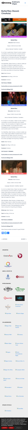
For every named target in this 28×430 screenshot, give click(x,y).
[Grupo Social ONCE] (8, 381)
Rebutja (11, 427)
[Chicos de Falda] (20, 381)
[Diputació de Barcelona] (20, 277)
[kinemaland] (8, 390)
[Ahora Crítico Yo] (20, 363)
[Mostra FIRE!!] (8, 337)
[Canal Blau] (20, 411)
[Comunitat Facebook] (20, 289)
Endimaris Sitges (16, 3)
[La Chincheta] (20, 398)
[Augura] (8, 354)
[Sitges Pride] (8, 328)
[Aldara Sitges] (8, 307)
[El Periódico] (8, 411)
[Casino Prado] (20, 256)
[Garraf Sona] (8, 398)
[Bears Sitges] (8, 346)
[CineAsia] (20, 337)
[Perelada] (20, 390)
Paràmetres (10, 425)
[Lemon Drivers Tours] (20, 346)
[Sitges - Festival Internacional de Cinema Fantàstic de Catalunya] (20, 328)
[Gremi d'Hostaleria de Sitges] (20, 354)
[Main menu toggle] (25, 2)
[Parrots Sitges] (20, 316)
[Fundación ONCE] (20, 372)
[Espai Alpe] (8, 316)
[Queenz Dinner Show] (8, 298)
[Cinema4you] (8, 256)
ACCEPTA (4, 427)
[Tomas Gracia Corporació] (20, 307)
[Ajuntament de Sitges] (8, 277)
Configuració (18, 427)
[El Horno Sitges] (8, 289)
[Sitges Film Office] (8, 372)
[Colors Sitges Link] (8, 265)
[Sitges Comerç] (8, 363)
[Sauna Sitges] (20, 298)
